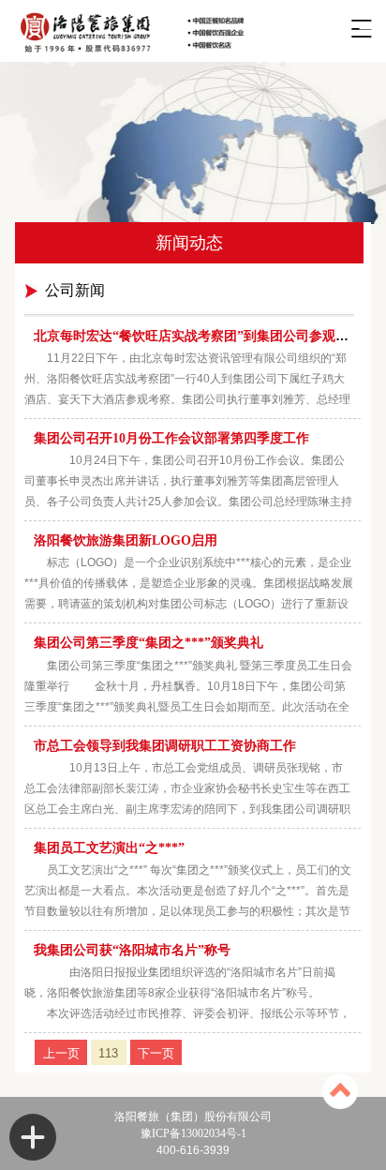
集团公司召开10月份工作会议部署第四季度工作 (171, 438)
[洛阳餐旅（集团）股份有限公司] (174, 31)
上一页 (61, 1052)
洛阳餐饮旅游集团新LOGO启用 (125, 540)
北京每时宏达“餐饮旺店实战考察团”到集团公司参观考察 (198, 336)
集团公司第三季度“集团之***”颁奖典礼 (148, 643)
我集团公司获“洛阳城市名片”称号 (132, 950)
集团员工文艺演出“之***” (109, 848)
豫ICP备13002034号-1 (193, 1133)
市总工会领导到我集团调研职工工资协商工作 (165, 746)
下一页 (156, 1052)
